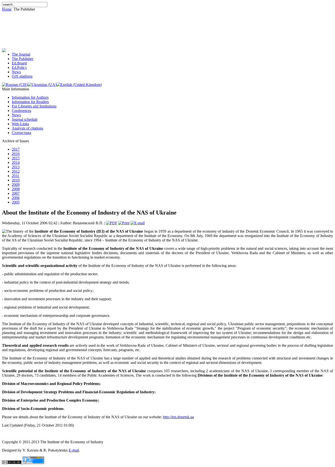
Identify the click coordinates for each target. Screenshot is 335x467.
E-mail (74, 450)
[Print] (123, 223)
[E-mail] (137, 223)
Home (7, 9)
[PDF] (111, 223)
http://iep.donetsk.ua (178, 417)
